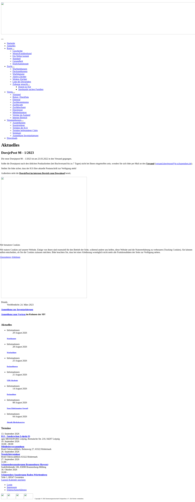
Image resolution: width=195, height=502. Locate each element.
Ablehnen (15, 257)
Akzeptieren (5, 257)
